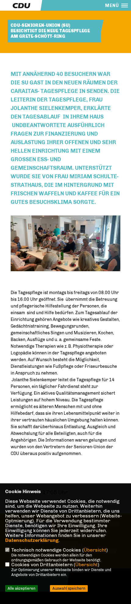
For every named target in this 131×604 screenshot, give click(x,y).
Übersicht (95, 550)
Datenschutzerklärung (31, 540)
